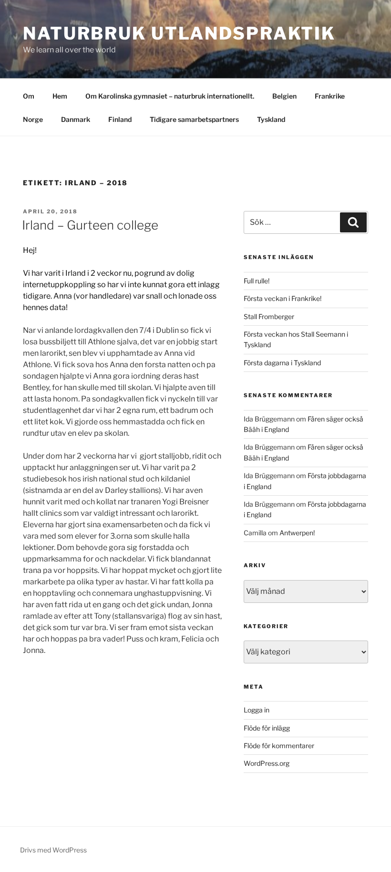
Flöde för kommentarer (279, 746)
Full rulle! (256, 281)
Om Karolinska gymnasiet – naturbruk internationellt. (169, 96)
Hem (59, 96)
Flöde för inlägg (267, 728)
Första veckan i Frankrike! (282, 298)
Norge (33, 119)
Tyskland (271, 119)
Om (28, 96)
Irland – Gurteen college (90, 225)
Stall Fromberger (269, 316)
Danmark (75, 119)
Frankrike (330, 96)
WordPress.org (266, 763)
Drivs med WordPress (53, 850)
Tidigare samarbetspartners (194, 119)
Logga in (256, 710)
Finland (120, 119)
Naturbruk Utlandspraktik (179, 33)
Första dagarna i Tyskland (282, 363)
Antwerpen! (297, 533)
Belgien (284, 96)
